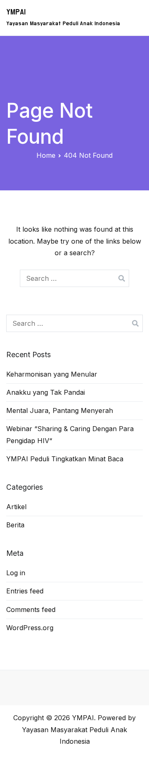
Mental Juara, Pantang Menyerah (59, 410)
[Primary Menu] (133, 17)
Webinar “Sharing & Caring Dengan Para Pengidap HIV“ (70, 435)
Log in (15, 573)
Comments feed (30, 609)
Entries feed (24, 591)
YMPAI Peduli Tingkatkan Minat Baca (64, 459)
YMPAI (16, 12)
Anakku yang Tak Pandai (45, 392)
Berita (15, 525)
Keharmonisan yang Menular (51, 374)
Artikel (16, 507)
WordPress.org (29, 628)
